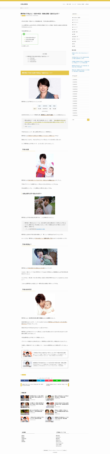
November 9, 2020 (40, 229)
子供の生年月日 (33, 61)
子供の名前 (32, 58)
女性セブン (58, 440)
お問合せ (64, 450)
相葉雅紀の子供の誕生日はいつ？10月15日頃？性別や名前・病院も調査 (49, 362)
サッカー (75, 24)
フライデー (58, 437)
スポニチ (29, 126)
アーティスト (75, 19)
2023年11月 (75, 89)
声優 (74, 34)
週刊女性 (58, 438)
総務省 (23, 435)
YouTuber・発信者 (76, 17)
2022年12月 (75, 115)
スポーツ (75, 29)
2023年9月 (75, 93)
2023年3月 (75, 108)
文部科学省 (24, 438)
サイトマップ (59, 450)
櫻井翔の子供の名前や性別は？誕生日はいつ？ (38, 56)
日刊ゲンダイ (58, 441)
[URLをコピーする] (65, 381)
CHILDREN (24, 4)
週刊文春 (58, 435)
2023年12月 (75, 86)
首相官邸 (23, 441)
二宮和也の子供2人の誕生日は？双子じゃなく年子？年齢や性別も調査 (49, 352)
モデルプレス (58, 445)
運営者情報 (46, 450)
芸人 (74, 43)
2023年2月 (75, 110)
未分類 (74, 41)
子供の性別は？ (33, 59)
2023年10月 (75, 91)
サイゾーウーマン (59, 442)
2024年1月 (75, 84)
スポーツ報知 (58, 444)
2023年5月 (75, 103)
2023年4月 (75, 105)
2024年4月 (75, 79)
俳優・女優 (75, 31)
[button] (24, 381)
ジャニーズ (23, 15)
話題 (74, 46)
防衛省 (23, 437)
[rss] (87, 0)
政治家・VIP (75, 36)
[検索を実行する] (88, 120)
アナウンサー (75, 22)
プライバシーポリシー (52, 450)
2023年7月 (75, 98)
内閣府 (23, 440)
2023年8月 (75, 96)
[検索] (88, 0)
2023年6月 (75, 101)
